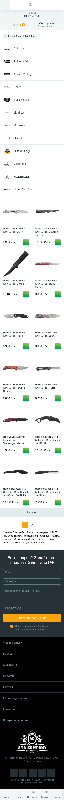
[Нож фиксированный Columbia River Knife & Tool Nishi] (48, 472)
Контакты (9, 709)
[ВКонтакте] (23, 773)
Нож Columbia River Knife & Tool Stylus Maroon (46, 283)
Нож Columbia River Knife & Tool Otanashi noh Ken (46, 231)
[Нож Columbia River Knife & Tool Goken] (16, 264)
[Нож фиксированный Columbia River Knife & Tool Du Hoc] (48, 420)
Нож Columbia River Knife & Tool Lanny (46, 334)
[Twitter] (33, 773)
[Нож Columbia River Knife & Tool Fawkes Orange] (16, 368)
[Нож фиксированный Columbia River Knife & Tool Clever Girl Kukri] (16, 472)
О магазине (10, 664)
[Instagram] (14, 773)
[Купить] (26, 242)
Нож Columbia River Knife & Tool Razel (46, 386)
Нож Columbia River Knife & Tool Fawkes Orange (14, 387)
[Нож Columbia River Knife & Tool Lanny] (48, 316)
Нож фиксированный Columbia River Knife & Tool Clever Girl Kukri (15, 492)
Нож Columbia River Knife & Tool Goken (14, 282)
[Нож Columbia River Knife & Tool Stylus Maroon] (48, 264)
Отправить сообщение (32, 618)
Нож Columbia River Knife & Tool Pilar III (14, 334)
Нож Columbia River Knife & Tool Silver (14, 230)
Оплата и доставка (15, 698)
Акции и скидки (12, 642)
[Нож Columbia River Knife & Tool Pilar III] (16, 316)
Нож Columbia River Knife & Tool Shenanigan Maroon (14, 440)
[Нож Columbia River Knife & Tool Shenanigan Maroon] (16, 420)
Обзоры (8, 687)
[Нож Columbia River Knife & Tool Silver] (16, 212)
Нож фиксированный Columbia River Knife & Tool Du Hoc (47, 440)
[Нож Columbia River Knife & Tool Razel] (48, 368)
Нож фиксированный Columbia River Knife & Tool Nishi (47, 492)
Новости (8, 676)
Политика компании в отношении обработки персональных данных (32, 781)
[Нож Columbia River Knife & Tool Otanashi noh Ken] (48, 212)
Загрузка (32, 512)
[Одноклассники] (51, 773)
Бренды (8, 653)
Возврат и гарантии (15, 720)
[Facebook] (42, 773)
